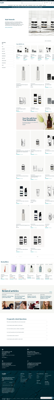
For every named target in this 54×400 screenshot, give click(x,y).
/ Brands (4, 8)
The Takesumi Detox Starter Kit (48, 56)
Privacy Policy (6, 392)
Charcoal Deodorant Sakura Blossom (22, 175)
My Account (30, 375)
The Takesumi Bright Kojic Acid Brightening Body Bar (36, 176)
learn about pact (30, 367)
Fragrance (30, 5)
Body (26, 5)
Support (50, 0)
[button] (53, 3)
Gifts (34, 5)
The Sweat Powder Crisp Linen (36, 249)
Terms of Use (26, 398)
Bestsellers (10, 5)
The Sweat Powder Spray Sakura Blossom (37, 225)
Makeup (20, 5)
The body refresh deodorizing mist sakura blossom (22, 85)
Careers (46, 379)
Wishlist (30, 376)
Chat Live (21, 375)
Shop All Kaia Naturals (8, 27)
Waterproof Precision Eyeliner (4, 276)
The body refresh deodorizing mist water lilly (23, 226)
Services (41, 0)
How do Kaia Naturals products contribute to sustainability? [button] (15, 328)
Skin (17, 5)
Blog (38, 398)
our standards (4, 357)
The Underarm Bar (19, 55)
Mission (44, 5)
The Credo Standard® (3, 0)
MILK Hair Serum (30, 275)
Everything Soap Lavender (12, 276)
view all (50, 291)
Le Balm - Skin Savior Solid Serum (48, 276)
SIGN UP (12, 385)
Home (2, 8)
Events (38, 377)
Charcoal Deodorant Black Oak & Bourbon (36, 151)
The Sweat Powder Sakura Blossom (22, 249)
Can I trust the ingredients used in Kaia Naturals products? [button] (15, 332)
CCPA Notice (22, 398)
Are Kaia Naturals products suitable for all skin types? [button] (15, 325)
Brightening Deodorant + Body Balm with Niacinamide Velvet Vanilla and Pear (23, 151)
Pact (45, 377)
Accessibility (14, 398)
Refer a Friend (39, 383)
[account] (51, 3)
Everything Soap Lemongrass (21, 276)
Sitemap (35, 398)
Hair (23, 5)
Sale (37, 5)
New (14, 5)
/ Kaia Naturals (7, 8)
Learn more (29, 356)
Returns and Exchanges (23, 379)
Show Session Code (23, 381)
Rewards (43, 0)
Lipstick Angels (47, 384)
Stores (38, 375)
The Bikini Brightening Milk (41, 57)
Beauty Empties (47, 0)
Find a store (37, 0)
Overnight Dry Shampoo (25, 57)
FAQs (21, 377)
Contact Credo (22, 376)
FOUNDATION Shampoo (38, 276)
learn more (4, 367)
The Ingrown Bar (33, 55)
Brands (40, 5)
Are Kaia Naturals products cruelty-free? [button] (13, 335)
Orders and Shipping (23, 380)
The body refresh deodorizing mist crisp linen (37, 85)
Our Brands (46, 376)
